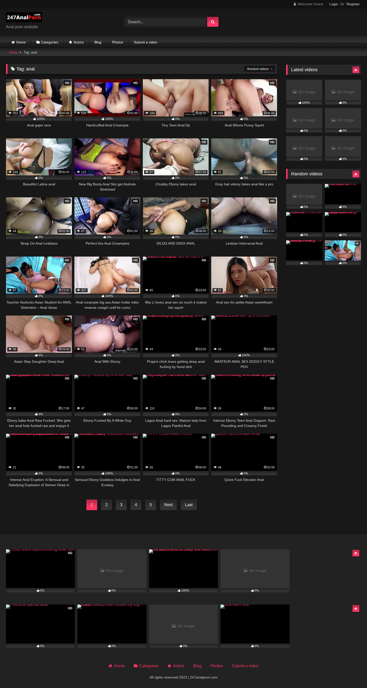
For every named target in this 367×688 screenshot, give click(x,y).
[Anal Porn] (24, 18)
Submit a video (145, 42)
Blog (97, 42)
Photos (117, 42)
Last (188, 505)
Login (333, 4)
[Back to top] (351, 673)
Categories (49, 42)
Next (168, 505)
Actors (79, 42)
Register (353, 4)
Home (21, 42)
